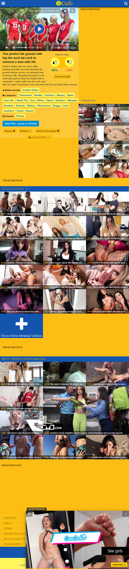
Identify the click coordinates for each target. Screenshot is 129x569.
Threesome (25, 95)
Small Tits (22, 100)
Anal (65, 105)
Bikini (40, 100)
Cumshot (9, 110)
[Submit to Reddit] (65, 10)
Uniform (49, 95)
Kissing (20, 105)
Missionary (44, 105)
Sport (50, 100)
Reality (38, 95)
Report (9, 131)
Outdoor (60, 100)
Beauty (61, 95)
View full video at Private (42, 10)
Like (55, 62)
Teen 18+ (9, 100)
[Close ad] (125, 514)
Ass (32, 100)
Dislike (69, 62)
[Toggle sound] (29, 514)
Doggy (56, 105)
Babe (70, 95)
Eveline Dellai (30, 90)
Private (20, 116)
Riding (31, 105)
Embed (24, 131)
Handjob (8, 105)
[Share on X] (72, 10)
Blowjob (72, 100)
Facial (20, 110)
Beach (29, 110)
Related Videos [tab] (13, 188)
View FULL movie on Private (21, 123)
